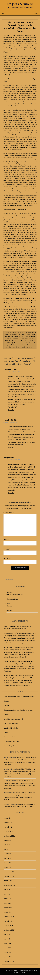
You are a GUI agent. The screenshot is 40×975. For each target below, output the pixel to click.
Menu (36, 13)
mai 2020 (7, 894)
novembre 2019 (9, 921)
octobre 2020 (8, 881)
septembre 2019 (9, 930)
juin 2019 (7, 934)
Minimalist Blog (32, 970)
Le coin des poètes (10, 746)
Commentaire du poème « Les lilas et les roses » (19, 710)
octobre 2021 (8, 831)
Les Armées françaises (11, 723)
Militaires (9, 592)
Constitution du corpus (11, 741)
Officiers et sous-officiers (15, 594)
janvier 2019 (8, 957)
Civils (7, 603)
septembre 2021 (9, 836)
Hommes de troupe (13, 599)
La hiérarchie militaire (11, 728)
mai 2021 (7, 849)
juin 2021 (7, 845)
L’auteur (6, 705)
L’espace (6, 732)
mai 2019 (7, 939)
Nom (6, 540)
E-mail (6, 549)
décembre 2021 (9, 822)
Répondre (11, 410)
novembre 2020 (9, 876)
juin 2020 (7, 890)
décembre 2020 (9, 872)
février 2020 (8, 907)
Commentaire (9, 512)
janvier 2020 (8, 912)
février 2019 (8, 952)
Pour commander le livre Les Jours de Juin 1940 (19, 696)
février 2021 (8, 863)
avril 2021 (7, 854)
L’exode (6, 714)
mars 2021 (7, 858)
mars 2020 (7, 903)
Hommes (9, 606)
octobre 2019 (8, 925)
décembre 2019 (9, 916)
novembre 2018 (9, 961)
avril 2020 (7, 898)
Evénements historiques (12, 737)
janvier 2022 (8, 818)
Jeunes (9, 615)
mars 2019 (7, 948)
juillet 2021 (8, 840)
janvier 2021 (8, 867)
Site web (6, 558)
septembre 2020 (9, 885)
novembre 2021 (9, 827)
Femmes (9, 610)
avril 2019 (7, 943)
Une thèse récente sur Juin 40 (13, 719)
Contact (6, 701)
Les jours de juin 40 (20, 4)
